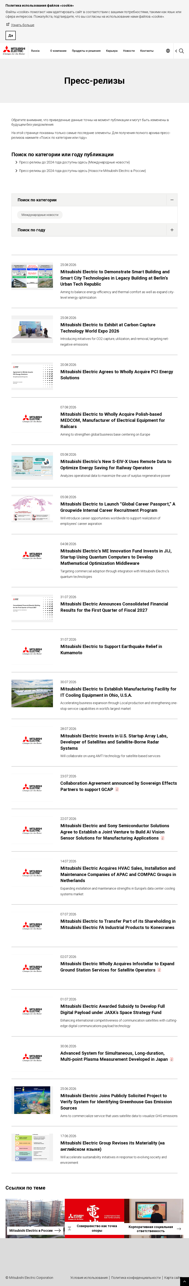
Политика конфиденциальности (136, 1278)
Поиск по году (31, 229)
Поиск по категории (37, 199)
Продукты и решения (86, 50)
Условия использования (89, 1278)
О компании (58, 50)
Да (10, 35)
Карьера (112, 50)
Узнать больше (22, 25)
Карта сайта (173, 1278)
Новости (129, 50)
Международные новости (39, 215)
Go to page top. (184, 1281)
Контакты (147, 50)
